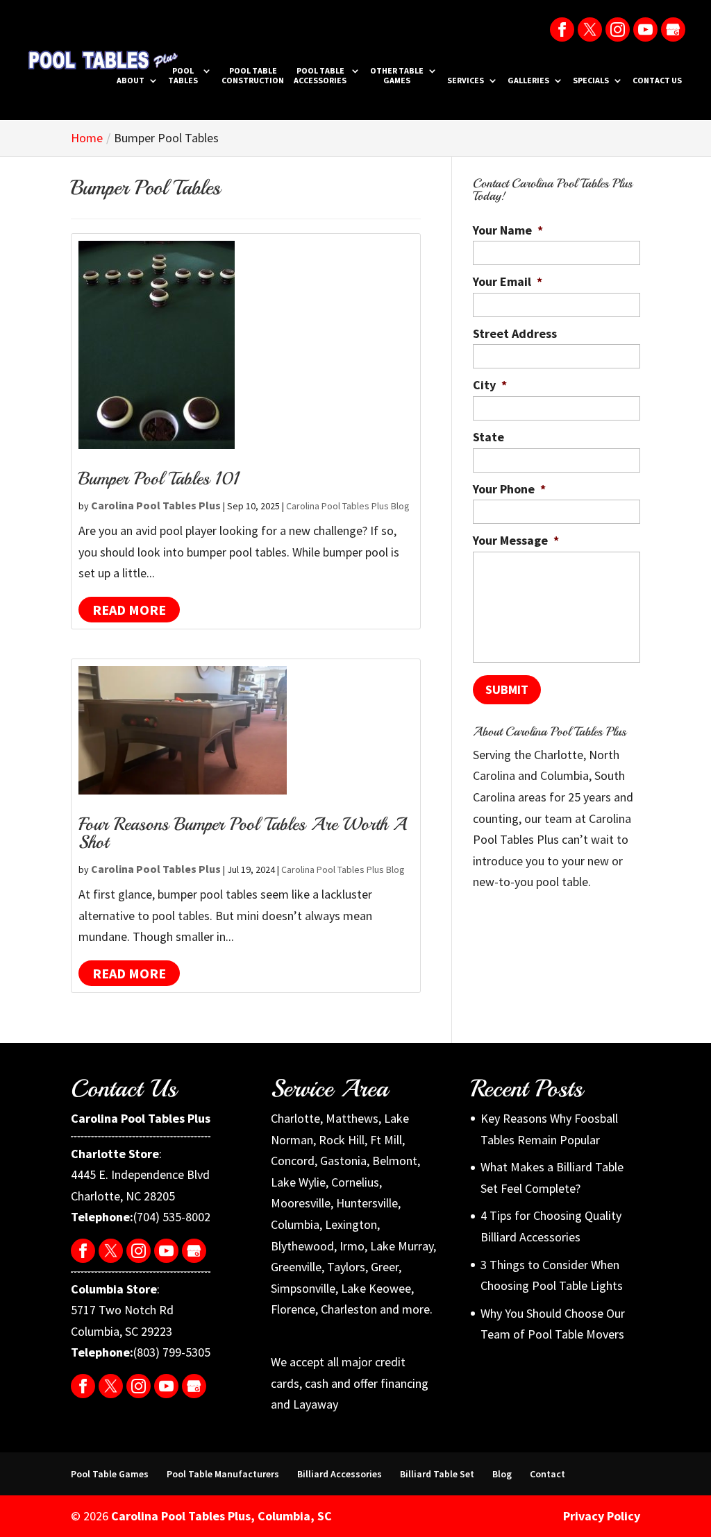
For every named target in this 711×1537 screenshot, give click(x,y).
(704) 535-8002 (171, 1217)
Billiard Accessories (339, 1474)
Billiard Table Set (437, 1474)
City (490, 385)
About (130, 80)
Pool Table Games (110, 1474)
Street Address (515, 333)
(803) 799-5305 (171, 1352)
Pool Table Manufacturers (223, 1474)
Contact (547, 1474)
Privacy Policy (601, 1516)
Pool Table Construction (252, 75)
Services (465, 80)
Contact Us (657, 80)
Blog (502, 1474)
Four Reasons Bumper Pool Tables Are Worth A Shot (242, 833)
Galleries (528, 80)
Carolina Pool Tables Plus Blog (348, 506)
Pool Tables (183, 75)
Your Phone (509, 489)
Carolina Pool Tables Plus (156, 505)
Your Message (516, 540)
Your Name (508, 230)
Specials (591, 80)
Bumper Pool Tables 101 (159, 478)
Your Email (507, 281)
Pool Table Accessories (320, 75)
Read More (129, 609)
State (488, 437)
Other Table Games (397, 75)
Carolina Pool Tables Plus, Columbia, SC (221, 1516)
